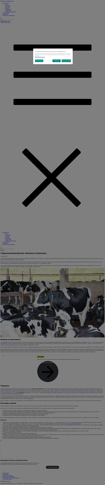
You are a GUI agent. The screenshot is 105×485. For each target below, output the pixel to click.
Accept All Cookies (66, 60)
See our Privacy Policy (40, 57)
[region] (53, 56)
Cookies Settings (39, 60)
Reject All (57, 60)
